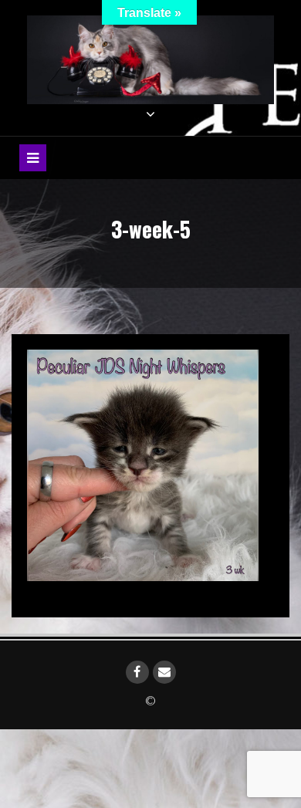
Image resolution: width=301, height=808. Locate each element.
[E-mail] (164, 672)
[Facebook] (137, 672)
